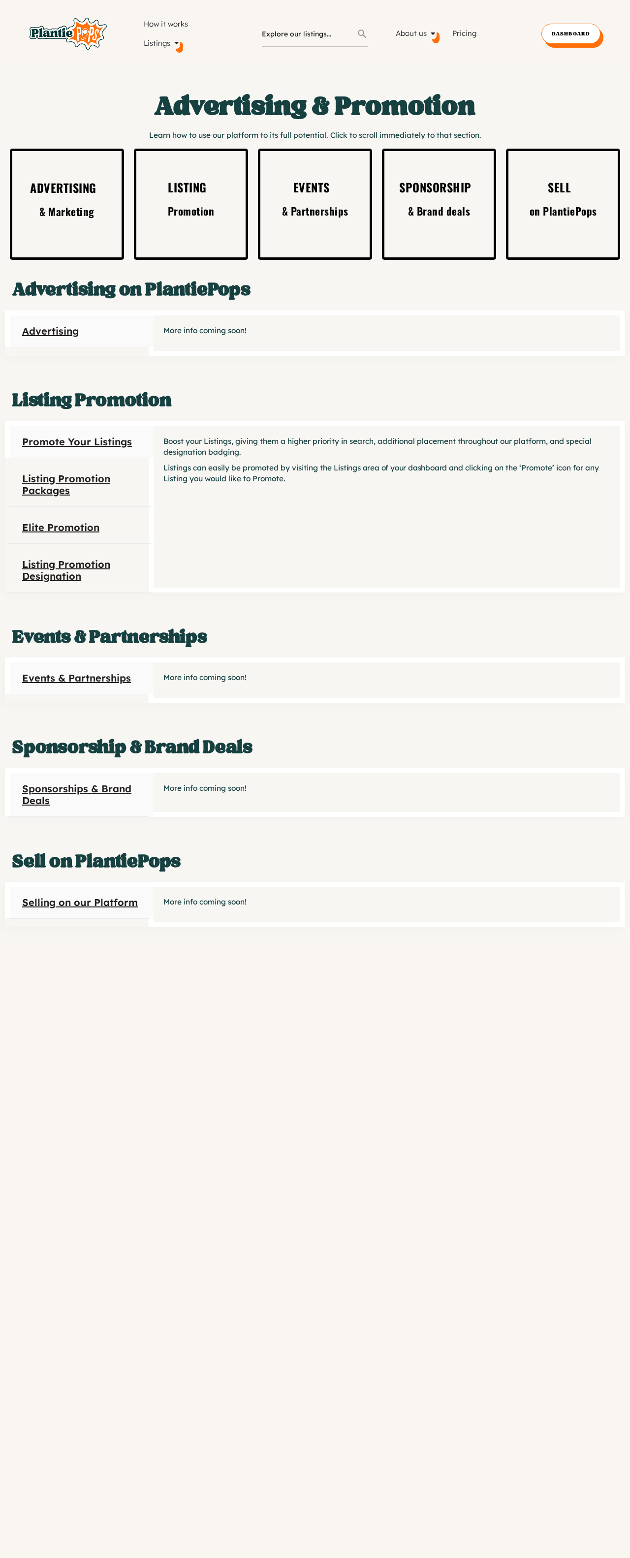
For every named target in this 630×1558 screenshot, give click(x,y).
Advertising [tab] (50, 331)
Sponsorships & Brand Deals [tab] (76, 794)
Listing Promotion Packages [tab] (66, 484)
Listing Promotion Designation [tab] (66, 570)
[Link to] (67, 204)
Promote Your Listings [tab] (77, 442)
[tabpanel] (387, 333)
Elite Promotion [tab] (60, 527)
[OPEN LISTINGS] (176, 43)
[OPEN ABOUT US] (433, 33)
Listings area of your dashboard (390, 467)
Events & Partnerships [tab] (76, 678)
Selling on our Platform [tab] (80, 902)
